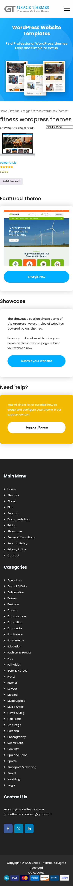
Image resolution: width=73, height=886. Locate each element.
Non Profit (14, 719)
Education (14, 646)
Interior (12, 683)
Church (12, 610)
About (11, 501)
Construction (16, 616)
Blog (10, 507)
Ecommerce (15, 640)
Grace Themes (42, 863)
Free (10, 658)
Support (13, 513)
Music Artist (15, 707)
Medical (12, 695)
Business (13, 604)
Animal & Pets (17, 586)
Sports (12, 761)
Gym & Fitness (17, 671)
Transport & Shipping (21, 767)
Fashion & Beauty (19, 652)
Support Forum (36, 427)
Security (13, 749)
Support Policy (17, 543)
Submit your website (36, 361)
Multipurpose (16, 701)
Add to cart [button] (11, 181)
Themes (13, 495)
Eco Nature (15, 634)
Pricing (11, 525)
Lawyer (12, 689)
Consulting (14, 622)
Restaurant (15, 743)
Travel (11, 773)
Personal (13, 731)
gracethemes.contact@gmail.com (28, 814)
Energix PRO (36, 277)
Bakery (12, 598)
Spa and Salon (17, 755)
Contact (13, 555)
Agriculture (14, 580)
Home (3, 111)
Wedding (13, 779)
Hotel (11, 677)
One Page (14, 725)
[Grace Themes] (27, 10)
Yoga (11, 785)
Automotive (15, 592)
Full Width (14, 664)
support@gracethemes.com (24, 809)
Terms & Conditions (21, 537)
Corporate (14, 628)
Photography (16, 737)
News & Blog (16, 713)
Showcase (14, 531)
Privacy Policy (16, 549)
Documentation (18, 519)
